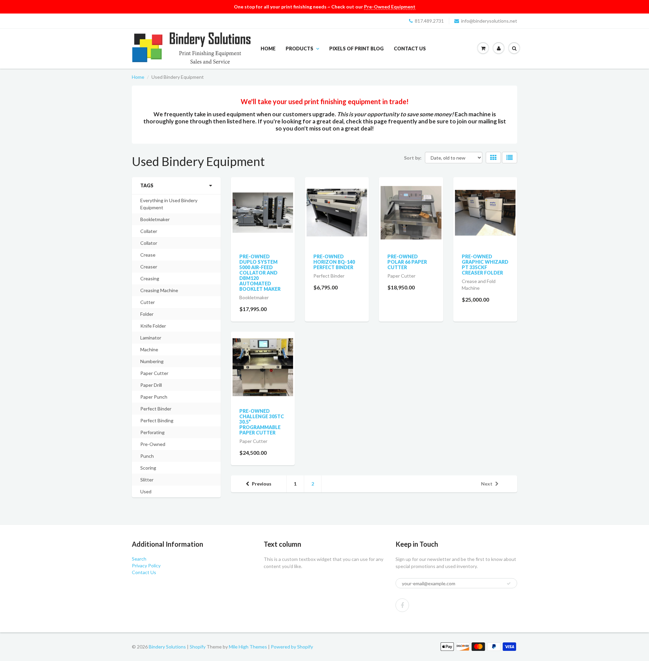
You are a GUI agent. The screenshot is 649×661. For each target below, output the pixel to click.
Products (299, 48)
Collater (148, 231)
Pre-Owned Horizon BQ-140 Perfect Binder (334, 262)
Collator (148, 243)
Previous (261, 484)
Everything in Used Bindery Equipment (168, 203)
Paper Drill (151, 385)
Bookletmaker (155, 219)
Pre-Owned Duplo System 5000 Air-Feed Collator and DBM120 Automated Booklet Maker (260, 273)
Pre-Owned (152, 444)
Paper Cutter (154, 373)
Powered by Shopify (292, 647)
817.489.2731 (429, 21)
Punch (147, 456)
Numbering (152, 361)
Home (268, 48)
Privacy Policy (146, 565)
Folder (146, 314)
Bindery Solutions (167, 647)
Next (486, 484)
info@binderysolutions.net (489, 21)
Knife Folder (153, 326)
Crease (147, 255)
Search (139, 559)
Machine (149, 349)
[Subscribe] (508, 583)
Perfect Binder (155, 408)
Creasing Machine (159, 290)
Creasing (149, 278)
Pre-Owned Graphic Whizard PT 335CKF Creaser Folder (485, 265)
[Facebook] (402, 605)
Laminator (150, 337)
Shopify (198, 647)
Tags (146, 185)
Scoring (148, 468)
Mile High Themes (248, 647)
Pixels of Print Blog (356, 48)
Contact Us (410, 48)
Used (145, 491)
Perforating (152, 432)
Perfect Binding (156, 420)
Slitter (146, 479)
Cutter (147, 302)
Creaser (148, 266)
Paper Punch (153, 397)
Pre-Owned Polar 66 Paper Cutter (407, 262)
